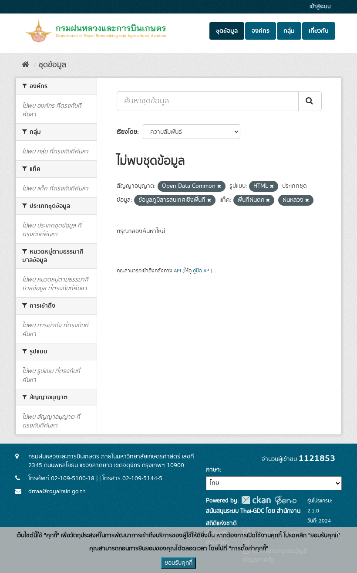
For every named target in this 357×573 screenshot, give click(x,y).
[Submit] (310, 101)
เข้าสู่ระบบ (320, 7)
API (177, 271)
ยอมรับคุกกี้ (178, 563)
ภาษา (213, 469)
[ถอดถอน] (219, 186)
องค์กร (260, 31)
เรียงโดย (127, 132)
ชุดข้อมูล (227, 31)
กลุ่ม (289, 31)
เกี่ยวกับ (319, 31)
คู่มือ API (202, 271)
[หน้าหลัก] (25, 65)
